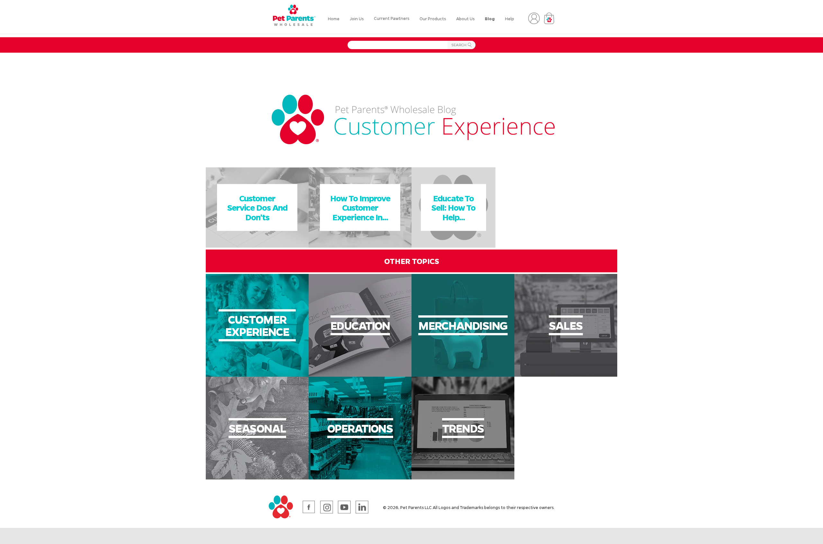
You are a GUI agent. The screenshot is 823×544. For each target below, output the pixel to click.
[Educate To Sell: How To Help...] (453, 245)
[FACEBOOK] (309, 507)
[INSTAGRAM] (326, 507)
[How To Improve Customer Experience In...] (360, 245)
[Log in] (534, 18)
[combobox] (411, 45)
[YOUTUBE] (344, 507)
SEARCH (458, 45)
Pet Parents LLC (416, 507)
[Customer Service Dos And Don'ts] (257, 245)
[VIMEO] (362, 507)
